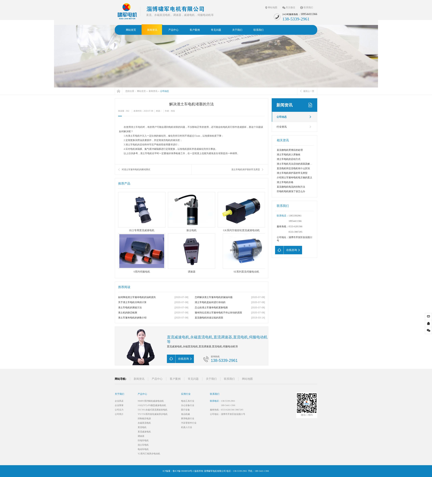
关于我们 (211, 378)
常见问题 (193, 378)
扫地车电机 (143, 440)
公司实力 (119, 409)
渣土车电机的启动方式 (288, 159)
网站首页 (141, 91)
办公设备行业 (187, 405)
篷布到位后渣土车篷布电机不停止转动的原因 (218, 312)
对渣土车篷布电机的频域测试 (136, 169)
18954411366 (295, 221)
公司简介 (119, 414)
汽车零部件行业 (188, 423)
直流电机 (142, 427)
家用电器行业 (187, 418)
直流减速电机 (144, 431)
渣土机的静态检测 (127, 312)
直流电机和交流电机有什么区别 (293, 168)
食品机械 (185, 414)
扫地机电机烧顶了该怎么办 (291, 191)
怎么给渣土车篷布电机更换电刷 (211, 307)
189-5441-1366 (228, 405)
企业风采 (119, 401)
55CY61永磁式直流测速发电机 (152, 409)
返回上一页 (308, 91)
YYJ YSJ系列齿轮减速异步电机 (153, 414)
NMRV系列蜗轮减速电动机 (151, 401)
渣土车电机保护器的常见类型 (292, 173)
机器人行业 (186, 427)
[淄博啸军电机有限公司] (127, 11)
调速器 (141, 436)
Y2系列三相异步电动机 (149, 453)
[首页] (118, 91)
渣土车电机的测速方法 (130, 307)
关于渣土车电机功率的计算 (132, 302)
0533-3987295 (295, 232)
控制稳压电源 (144, 418)
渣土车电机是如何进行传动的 (210, 302)
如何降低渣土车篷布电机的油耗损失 (137, 297)
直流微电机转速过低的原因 (209, 317)
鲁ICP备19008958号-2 (183, 471)
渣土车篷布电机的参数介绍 (132, 317)
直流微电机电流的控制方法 (291, 187)
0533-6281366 (295, 226)
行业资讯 (282, 126)
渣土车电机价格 (285, 182)
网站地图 (272, 7)
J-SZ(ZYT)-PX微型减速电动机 (152, 405)
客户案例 (175, 378)
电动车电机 (143, 449)
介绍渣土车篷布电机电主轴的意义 (294, 177)
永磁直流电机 (144, 423)
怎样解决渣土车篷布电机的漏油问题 (214, 297)
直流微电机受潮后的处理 (290, 150)
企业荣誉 (119, 405)
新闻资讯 (153, 91)
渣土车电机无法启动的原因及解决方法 (297, 164)
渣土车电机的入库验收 (288, 154)
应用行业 (186, 394)
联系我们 (308, 7)
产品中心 (157, 378)
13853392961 (295, 215)
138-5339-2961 (228, 401)
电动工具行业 (187, 401)
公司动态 (164, 91)
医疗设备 (185, 409)
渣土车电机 (137, 127)
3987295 (239, 409)
